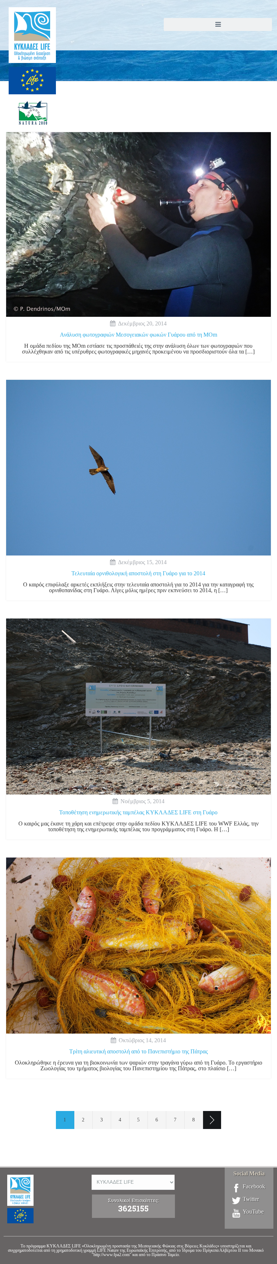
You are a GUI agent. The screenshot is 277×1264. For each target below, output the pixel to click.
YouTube (253, 1212)
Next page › (212, 1120)
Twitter (251, 1199)
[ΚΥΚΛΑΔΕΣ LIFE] (32, 73)
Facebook (254, 1186)
